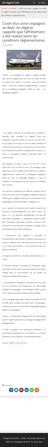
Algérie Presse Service (18, 343)
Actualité (12, 8)
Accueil (4, 8)
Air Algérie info (10, 2)
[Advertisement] (24, 113)
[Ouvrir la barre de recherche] (34, 2)
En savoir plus (36, 442)
